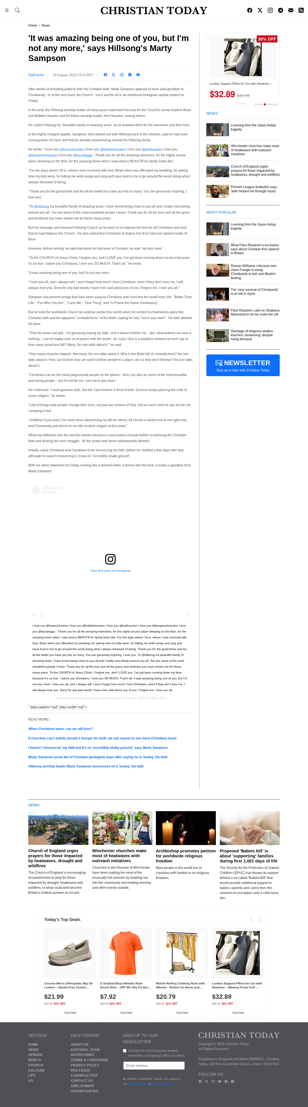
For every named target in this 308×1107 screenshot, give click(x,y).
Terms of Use (138, 1084)
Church (35, 1065)
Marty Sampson (89, 698)
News (45, 25)
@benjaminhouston (42, 155)
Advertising (82, 1055)
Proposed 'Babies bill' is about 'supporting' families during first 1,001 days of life (248, 856)
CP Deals (241, 103)
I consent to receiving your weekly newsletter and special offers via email (156, 1053)
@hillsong (41, 206)
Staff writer (36, 75)
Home (32, 25)
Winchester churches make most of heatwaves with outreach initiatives (119, 855)
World (34, 1060)
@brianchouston (72, 149)
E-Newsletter (84, 1075)
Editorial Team (85, 1049)
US (30, 1081)
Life (32, 1075)
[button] (6, 11)
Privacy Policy (85, 1065)
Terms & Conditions (89, 1060)
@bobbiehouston (113, 149)
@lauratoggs (82, 155)
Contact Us (82, 1081)
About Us (80, 1044)
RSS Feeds (80, 1070)
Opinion (35, 1055)
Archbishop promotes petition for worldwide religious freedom (186, 856)
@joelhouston (152, 149)
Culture (36, 1070)
